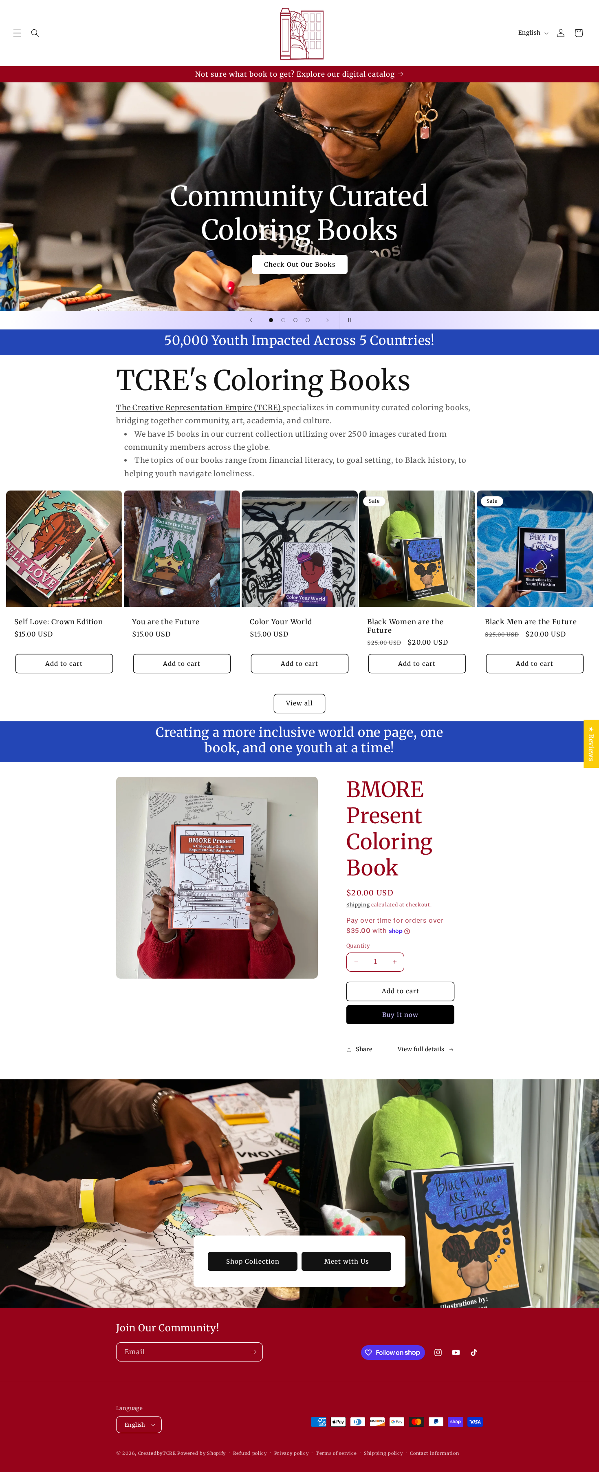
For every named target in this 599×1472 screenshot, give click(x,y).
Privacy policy (291, 1453)
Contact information (434, 1453)
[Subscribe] (253, 1351)
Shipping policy (383, 1453)
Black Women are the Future (405, 626)
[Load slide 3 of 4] (295, 320)
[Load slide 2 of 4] (283, 320)
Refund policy (250, 1453)
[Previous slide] (251, 320)
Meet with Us (346, 1261)
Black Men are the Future (531, 622)
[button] (17, 33)
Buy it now (400, 1015)
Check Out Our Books (299, 264)
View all (299, 703)
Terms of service (336, 1453)
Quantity (358, 945)
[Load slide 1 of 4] (271, 320)
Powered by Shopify (201, 1453)
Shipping (358, 905)
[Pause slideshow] (348, 320)
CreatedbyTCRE (157, 1453)
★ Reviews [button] (591, 743)
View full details (421, 1049)
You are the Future (166, 622)
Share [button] (364, 1049)
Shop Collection (253, 1261)
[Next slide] (328, 320)
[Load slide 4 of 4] (308, 320)
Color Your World (281, 622)
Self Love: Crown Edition (58, 622)
